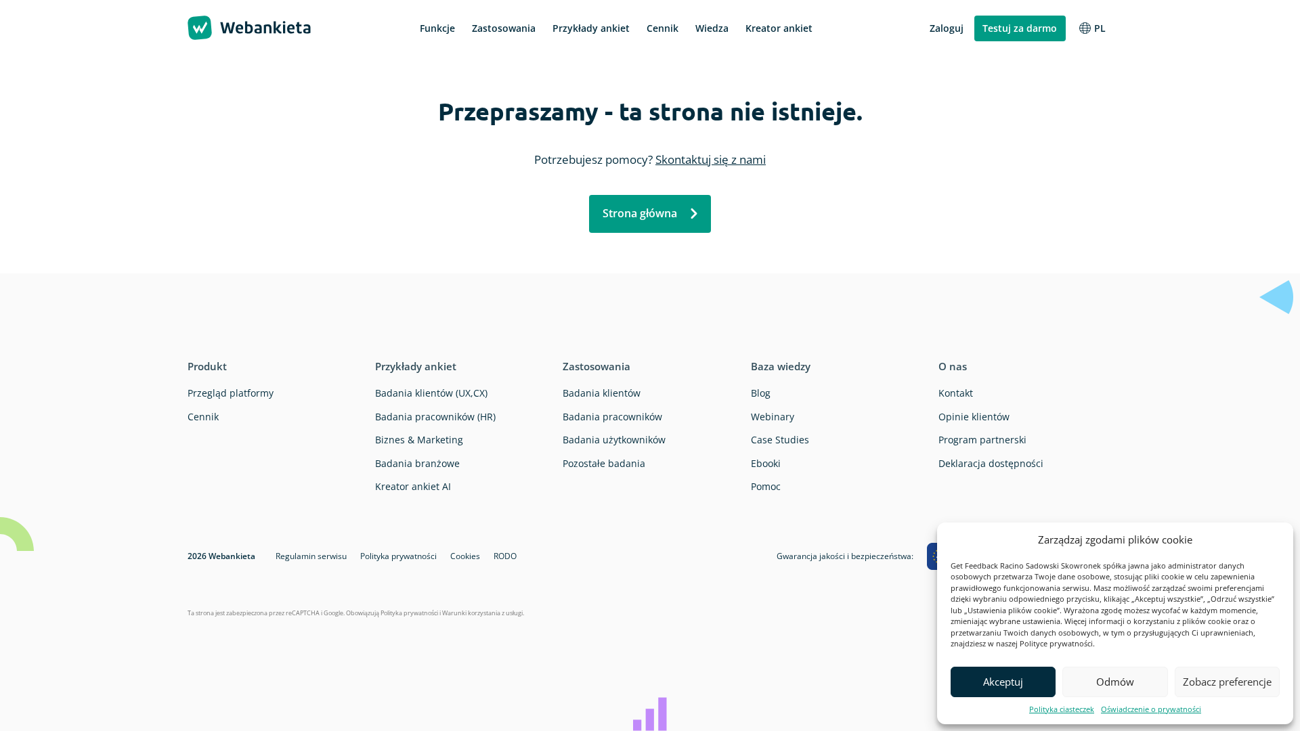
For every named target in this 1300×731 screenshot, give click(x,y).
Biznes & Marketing (419, 439)
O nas (952, 366)
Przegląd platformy (231, 392)
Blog (761, 392)
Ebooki (766, 463)
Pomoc (766, 486)
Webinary (772, 416)
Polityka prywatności (398, 556)
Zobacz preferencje (1227, 681)
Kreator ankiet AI (413, 486)
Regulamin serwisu (311, 556)
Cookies (465, 556)
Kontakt (955, 392)
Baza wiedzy (780, 366)
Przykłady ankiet (415, 366)
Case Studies (780, 439)
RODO (505, 556)
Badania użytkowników (614, 439)
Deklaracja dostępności (990, 463)
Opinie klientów (974, 416)
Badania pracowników (612, 416)
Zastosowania (596, 366)
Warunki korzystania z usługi (482, 612)
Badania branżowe (417, 463)
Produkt (207, 366)
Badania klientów (602, 392)
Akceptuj (1003, 681)
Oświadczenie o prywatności (1151, 709)
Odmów (1115, 681)
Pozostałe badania (604, 463)
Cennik (203, 416)
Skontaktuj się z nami (710, 159)
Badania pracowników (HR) (435, 416)
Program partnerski (982, 439)
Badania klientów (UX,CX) (431, 392)
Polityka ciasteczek (1061, 709)
